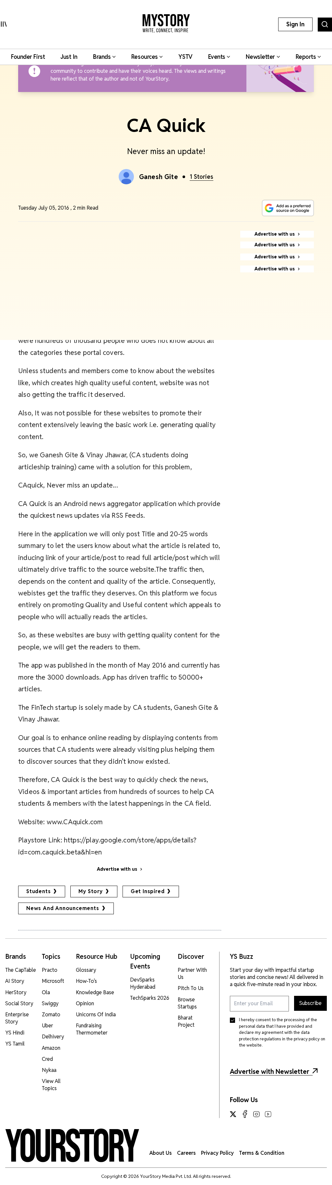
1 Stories (201, 176)
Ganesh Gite (158, 177)
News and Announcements (62, 908)
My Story (90, 891)
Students (38, 891)
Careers (186, 1153)
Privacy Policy (217, 1153)
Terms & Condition (261, 1153)
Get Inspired (148, 891)
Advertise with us (117, 869)
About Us (160, 1153)
